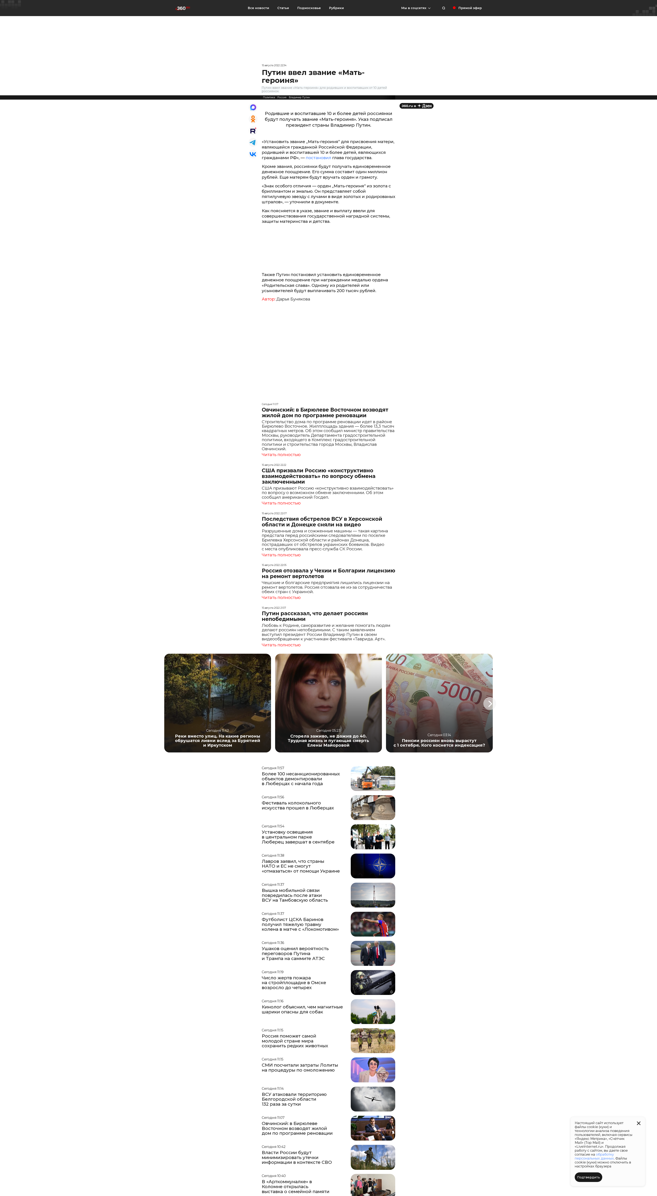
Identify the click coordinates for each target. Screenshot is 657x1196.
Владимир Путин (299, 97)
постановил (318, 157)
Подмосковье (309, 8)
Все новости (258, 8)
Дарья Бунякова (293, 299)
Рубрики (336, 8)
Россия (281, 97)
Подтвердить (588, 1177)
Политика (269, 97)
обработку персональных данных (594, 1156)
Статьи (283, 8)
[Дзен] (417, 106)
